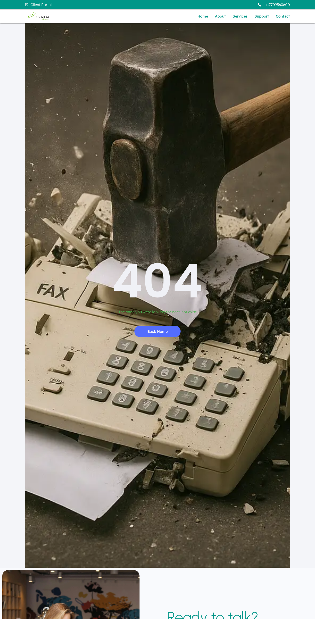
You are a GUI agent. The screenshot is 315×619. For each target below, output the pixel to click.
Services (240, 16)
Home (202, 16)
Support (262, 16)
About (220, 16)
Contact (283, 16)
